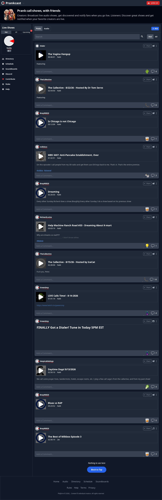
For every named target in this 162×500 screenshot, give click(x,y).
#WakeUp (40, 241)
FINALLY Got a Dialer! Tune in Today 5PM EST (70, 327)
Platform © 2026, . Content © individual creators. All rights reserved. (81, 493)
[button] (142, 36)
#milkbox (40, 171)
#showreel (47, 171)
